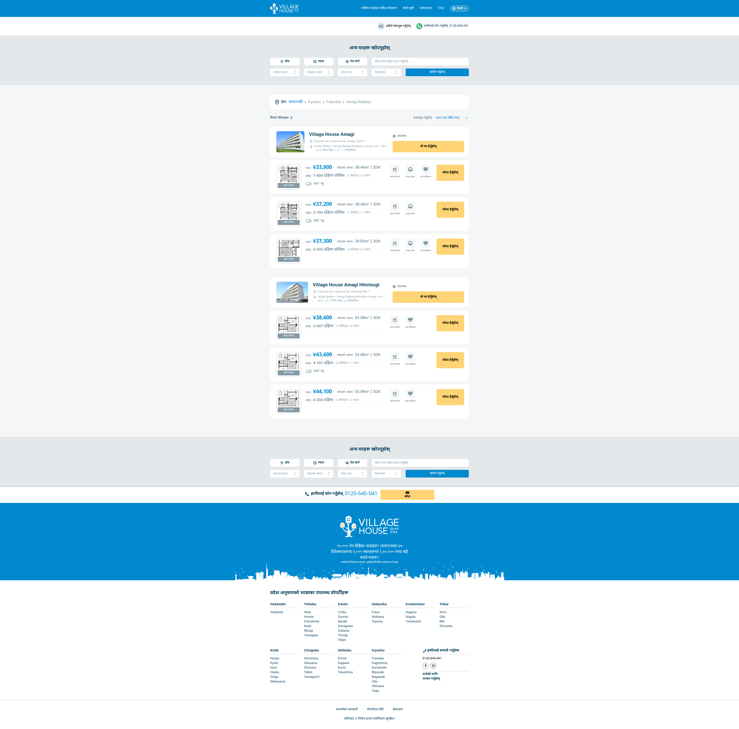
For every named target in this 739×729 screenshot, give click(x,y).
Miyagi (308, 631)
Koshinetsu (415, 604)
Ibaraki (342, 622)
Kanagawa (345, 626)
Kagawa (343, 663)
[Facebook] (426, 666)
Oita (374, 682)
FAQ (441, 8)
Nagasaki (378, 677)
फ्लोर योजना (288, 185)
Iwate (307, 626)
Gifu (442, 617)
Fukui (376, 612)
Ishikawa (378, 617)
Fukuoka (378, 659)
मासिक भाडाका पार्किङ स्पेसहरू (379, 8)
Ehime (342, 659)
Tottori (308, 673)
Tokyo (342, 640)
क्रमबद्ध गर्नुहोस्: (423, 118)
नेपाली (460, 8)
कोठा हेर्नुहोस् (450, 173)
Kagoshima (379, 663)
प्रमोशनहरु (426, 8)
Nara (273, 668)
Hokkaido (278, 604)
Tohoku (310, 604)
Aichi (443, 612)
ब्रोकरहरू (398, 710)
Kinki (274, 650)
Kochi (342, 668)
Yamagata (311, 636)
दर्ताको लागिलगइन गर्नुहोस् (431, 676)
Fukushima (311, 622)
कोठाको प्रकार (280, 72)
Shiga (274, 677)
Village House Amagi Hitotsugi (346, 285)
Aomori (309, 617)
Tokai (444, 604)
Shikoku (344, 650)
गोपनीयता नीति (375, 710)
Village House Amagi (331, 135)
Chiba (342, 612)
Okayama (310, 663)
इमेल (407, 497)
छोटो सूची (408, 8)
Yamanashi (413, 622)
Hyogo (274, 659)
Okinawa (378, 686)
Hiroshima (311, 659)
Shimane (310, 668)
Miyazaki (378, 673)
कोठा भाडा (346, 72)
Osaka (274, 673)
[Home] (369, 526)
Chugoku (311, 650)
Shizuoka (446, 626)
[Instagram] (433, 666)
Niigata (410, 617)
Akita (307, 612)
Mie (442, 622)
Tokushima (345, 673)
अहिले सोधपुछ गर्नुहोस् (398, 26)
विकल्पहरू (380, 72)
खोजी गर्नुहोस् (437, 72)
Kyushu (378, 650)
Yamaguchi (311, 677)
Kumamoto (379, 668)
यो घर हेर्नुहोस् (428, 146)
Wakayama (277, 682)
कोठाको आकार (315, 72)
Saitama (343, 631)
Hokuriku (379, 604)
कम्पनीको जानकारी (347, 710)
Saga (375, 691)
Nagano (411, 612)
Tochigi (343, 636)
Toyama (377, 622)
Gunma (343, 617)
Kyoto (274, 663)
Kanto (343, 604)
